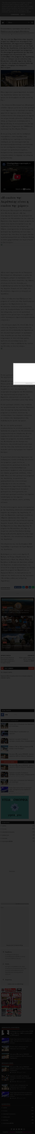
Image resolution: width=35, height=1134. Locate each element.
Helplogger (31, 383)
